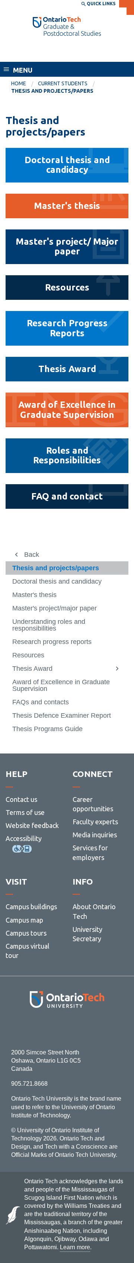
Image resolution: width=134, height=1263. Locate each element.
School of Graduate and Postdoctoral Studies (52, 51)
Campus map (24, 920)
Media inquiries (95, 834)
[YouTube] (100, 1028)
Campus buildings (31, 906)
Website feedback (32, 825)
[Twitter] (50, 1028)
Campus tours (26, 933)
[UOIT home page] (67, 26)
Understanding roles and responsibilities (48, 625)
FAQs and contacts (40, 702)
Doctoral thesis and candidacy (57, 581)
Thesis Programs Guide (47, 729)
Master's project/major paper (54, 608)
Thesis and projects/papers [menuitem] (52, 91)
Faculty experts (95, 821)
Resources (28, 655)
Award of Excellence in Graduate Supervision (61, 685)
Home (18, 83)
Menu (22, 70)
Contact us (21, 799)
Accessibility (24, 838)
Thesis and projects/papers (55, 568)
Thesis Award (32, 668)
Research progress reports (52, 641)
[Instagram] (67, 1028)
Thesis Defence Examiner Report (61, 715)
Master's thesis (34, 595)
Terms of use (25, 812)
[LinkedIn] (83, 1028)
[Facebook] (34, 1028)
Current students (62, 83)
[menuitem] (24, 84)
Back (31, 554)
